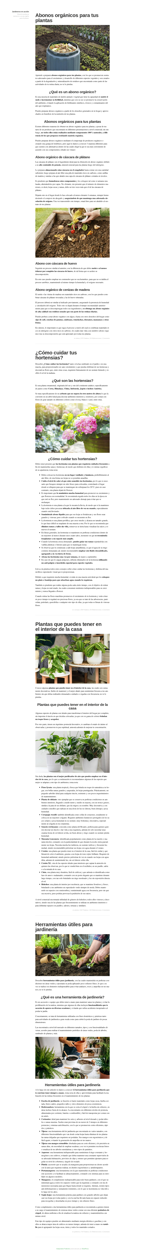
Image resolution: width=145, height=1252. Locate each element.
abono (78, 338)
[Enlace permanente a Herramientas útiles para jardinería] (72, 977)
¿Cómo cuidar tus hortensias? (56, 355)
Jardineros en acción (20, 12)
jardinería (77, 1232)
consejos (77, 610)
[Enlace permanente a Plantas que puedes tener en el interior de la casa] (72, 685)
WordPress (85, 1249)
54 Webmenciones (95, 338)
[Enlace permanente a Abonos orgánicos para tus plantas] (72, 72)
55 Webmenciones (95, 610)
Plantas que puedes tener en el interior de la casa (68, 626)
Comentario (106, 338)
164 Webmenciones (95, 910)
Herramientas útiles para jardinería (63, 927)
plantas (77, 910)
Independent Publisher (63, 1249)
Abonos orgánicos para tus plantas (67, 17)
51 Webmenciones (95, 1232)
